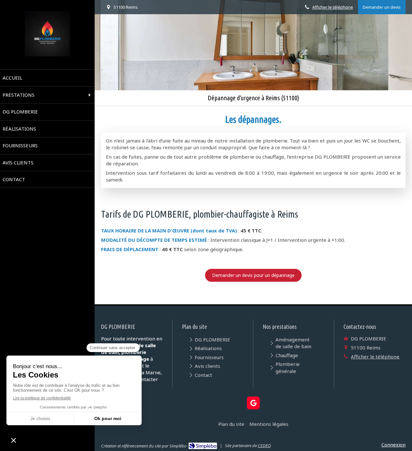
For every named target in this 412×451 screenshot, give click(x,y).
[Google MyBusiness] (253, 403)
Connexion (393, 444)
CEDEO (264, 445)
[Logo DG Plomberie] (47, 54)
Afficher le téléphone (332, 7)
